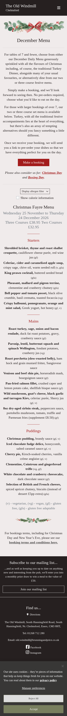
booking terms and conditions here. (33, 542)
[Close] (63, 666)
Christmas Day (52, 173)
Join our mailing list (34, 589)
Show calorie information (37, 198)
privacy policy (48, 680)
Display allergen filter (33, 191)
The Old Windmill (21, 6)
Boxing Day (36, 177)
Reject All (33, 698)
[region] (33, 688)
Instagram (35, 652)
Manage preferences (33, 688)
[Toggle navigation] (59, 8)
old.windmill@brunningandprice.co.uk (37, 639)
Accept (33, 709)
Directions (34, 614)
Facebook (35, 647)
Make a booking (33, 162)
